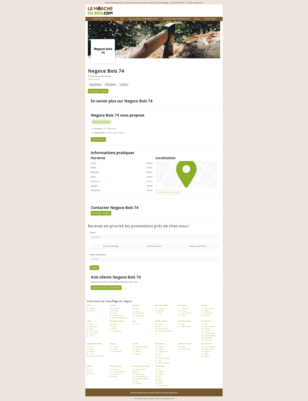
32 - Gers (158, 354)
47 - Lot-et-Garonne (116, 315)
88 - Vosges (136, 354)
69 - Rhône (159, 381)
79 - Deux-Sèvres (115, 374)
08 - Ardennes (114, 324)
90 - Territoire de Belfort (163, 331)
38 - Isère (158, 376)
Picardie (89, 366)
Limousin (113, 344)
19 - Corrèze (114, 347)
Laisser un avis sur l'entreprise (106, 287)
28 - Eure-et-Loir (92, 326)
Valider (94, 267)
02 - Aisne (90, 369)
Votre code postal (98, 254)
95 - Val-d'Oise (206, 340)
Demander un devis (98, 91)
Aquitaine (113, 305)
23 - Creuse (113, 349)
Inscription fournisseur (169, 392)
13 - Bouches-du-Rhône (140, 379)
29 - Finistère (205, 311)
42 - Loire (158, 379)
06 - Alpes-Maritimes (139, 376)
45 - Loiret (90, 336)
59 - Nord (181, 347)
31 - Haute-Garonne (162, 351)
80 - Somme (91, 374)
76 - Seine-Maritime (184, 326)
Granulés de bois (154, 246)
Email (93, 232)
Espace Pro (210, 19)
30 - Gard (90, 349)
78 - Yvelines (205, 329)
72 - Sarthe (205, 354)
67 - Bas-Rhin (91, 309)
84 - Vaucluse (136, 383)
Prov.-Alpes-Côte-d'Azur (140, 366)
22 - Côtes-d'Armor (207, 309)
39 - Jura (158, 326)
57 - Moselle (136, 351)
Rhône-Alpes (159, 366)
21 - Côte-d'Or (183, 309)
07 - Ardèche (159, 372)
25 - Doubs (159, 324)
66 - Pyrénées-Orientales (95, 356)
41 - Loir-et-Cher (92, 333)
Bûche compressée (197, 246)
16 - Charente (114, 369)
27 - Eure (181, 324)
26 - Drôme (159, 374)
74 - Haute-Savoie (161, 386)
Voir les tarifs (98, 139)
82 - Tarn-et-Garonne (162, 363)
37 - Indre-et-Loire (93, 331)
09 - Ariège (159, 347)
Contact (124, 84)
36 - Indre (90, 329)
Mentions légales (136, 392)
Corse (134, 321)
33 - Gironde (114, 311)
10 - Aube (113, 326)
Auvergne (135, 305)
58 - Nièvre (182, 311)
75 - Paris (204, 324)
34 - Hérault (91, 351)
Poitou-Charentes (116, 366)
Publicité (158, 392)
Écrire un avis (94, 79)
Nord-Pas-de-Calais (185, 344)
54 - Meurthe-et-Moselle (140, 347)
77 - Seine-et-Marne (207, 326)
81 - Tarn (158, 361)
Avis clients (111, 84)
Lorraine (135, 344)
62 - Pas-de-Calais (184, 349)
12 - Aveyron (159, 349)
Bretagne (204, 305)
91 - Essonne (205, 331)
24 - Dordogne (115, 309)
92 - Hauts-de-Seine (208, 333)
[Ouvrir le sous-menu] (113, 18)
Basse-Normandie (161, 305)
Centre (89, 321)
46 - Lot (157, 356)
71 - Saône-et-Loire (184, 313)
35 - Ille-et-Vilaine (207, 313)
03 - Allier (135, 309)
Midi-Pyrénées (160, 344)
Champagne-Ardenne (117, 321)
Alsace (89, 305)
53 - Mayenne (205, 351)
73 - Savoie (159, 383)
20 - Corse (135, 324)
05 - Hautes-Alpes (138, 374)
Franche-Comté (160, 321)
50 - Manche (159, 311)
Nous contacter (149, 392)
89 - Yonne (182, 315)
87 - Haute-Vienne (116, 351)
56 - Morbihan (206, 315)
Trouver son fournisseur (176, 19)
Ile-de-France (205, 321)
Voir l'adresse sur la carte (168, 192)
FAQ (122, 19)
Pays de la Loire (206, 344)
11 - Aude (90, 347)
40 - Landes (113, 313)
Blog (197, 19)
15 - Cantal (136, 311)
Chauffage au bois (102, 19)
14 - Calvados (160, 309)
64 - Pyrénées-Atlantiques (118, 318)
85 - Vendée (205, 356)
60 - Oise (90, 372)
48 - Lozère (90, 354)
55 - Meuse (136, 349)
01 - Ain (157, 369)
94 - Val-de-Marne (207, 338)
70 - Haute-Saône (161, 329)
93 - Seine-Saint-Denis (208, 336)
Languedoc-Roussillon (94, 344)
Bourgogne (182, 305)
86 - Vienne (113, 376)
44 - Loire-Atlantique (208, 347)
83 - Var (135, 381)
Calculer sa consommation (143, 19)
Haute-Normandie (184, 321)
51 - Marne (113, 329)
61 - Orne (158, 313)
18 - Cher (90, 324)
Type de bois (95, 84)
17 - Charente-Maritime (117, 372)
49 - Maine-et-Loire (207, 349)
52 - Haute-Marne (115, 331)
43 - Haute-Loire (137, 313)
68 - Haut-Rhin (91, 311)
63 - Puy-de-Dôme (138, 315)
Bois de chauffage (101, 122)
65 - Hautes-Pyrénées (162, 358)
